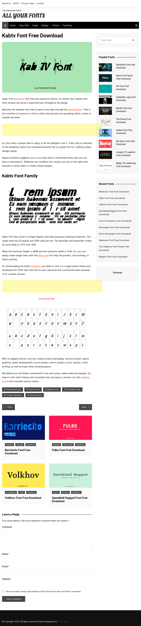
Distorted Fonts (14, 389)
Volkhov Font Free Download (23, 498)
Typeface (67, 25)
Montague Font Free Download (114, 227)
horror (21, 98)
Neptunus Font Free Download (114, 240)
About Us (6, 3)
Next (84, 407)
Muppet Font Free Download (113, 256)
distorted (43, 255)
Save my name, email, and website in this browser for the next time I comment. (43, 591)
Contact (40, 3)
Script (35, 25)
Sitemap (117, 272)
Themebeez (63, 621)
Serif (22, 492)
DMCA (16, 3)
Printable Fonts (73, 389)
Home (13, 25)
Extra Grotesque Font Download (115, 233)
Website (6, 579)
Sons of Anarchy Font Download (115, 220)
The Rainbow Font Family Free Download (114, 248)
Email (5, 566)
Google (20, 444)
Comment (7, 527)
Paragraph (11, 492)
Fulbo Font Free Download (68, 450)
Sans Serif (24, 25)
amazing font (75, 109)
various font (36, 395)
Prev (10, 407)
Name (6, 554)
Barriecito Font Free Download (114, 191)
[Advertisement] (52, 129)
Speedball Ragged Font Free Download (113, 212)
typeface (35, 266)
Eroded (65, 492)
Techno (55, 25)
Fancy (55, 492)
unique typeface (14, 395)
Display (45, 25)
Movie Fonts (53, 389)
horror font (34, 389)
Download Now (47, 298)
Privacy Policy (27, 3)
